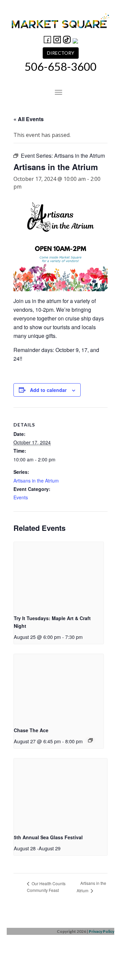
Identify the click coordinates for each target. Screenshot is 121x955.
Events (20, 497)
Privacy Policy (101, 931)
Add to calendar (48, 390)
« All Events (28, 119)
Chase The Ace (31, 730)
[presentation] (59, 575)
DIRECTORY (60, 53)
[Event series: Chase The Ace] (90, 740)
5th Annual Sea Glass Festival (48, 837)
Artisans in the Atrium (36, 480)
